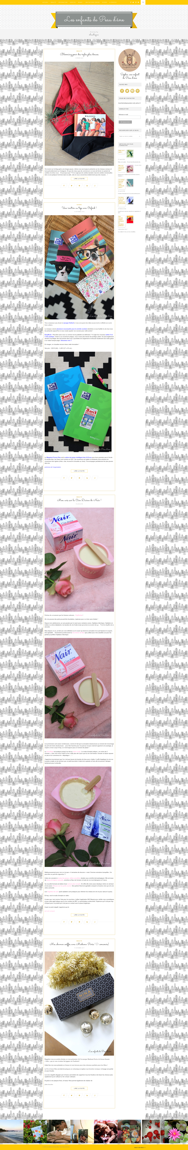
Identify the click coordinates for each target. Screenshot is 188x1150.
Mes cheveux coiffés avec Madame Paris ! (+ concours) (79, 944)
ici (79, 1059)
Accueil (45, 2)
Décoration (63, 2)
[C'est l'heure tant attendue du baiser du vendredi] (58, 1131)
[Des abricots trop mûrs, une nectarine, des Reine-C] (129, 1131)
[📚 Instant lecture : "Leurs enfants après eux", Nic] (82, 1131)
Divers (104, 2)
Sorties (73, 2)
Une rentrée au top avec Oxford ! (79, 208)
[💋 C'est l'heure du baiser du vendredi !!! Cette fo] (106, 1131)
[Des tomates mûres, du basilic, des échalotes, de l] (152, 1131)
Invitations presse (92, 2)
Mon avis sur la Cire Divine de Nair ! (79, 500)
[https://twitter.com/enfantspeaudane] (127, 93)
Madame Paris (92, 1059)
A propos (113, 2)
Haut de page (139, 1147)
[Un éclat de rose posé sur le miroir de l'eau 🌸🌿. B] (176, 1131)
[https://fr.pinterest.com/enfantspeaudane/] (137, 93)
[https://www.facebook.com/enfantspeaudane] (122, 93)
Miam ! (80, 2)
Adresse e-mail (123, 114)
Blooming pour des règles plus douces (79, 54)
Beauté (53, 2)
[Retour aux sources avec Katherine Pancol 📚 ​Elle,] (35, 1131)
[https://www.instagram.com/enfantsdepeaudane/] (132, 93)
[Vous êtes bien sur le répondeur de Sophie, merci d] (12, 1131)
